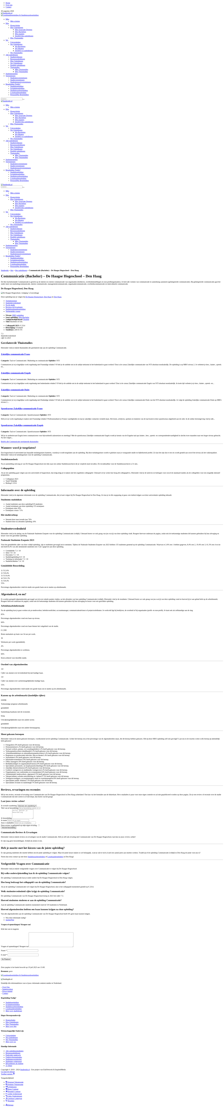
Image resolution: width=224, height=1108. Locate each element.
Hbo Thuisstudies (16, 38)
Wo (7, 40)
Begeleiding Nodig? (13, 84)
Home (8, 3)
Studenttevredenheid (13, 303)
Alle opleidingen (12, 55)
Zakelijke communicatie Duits (15, 390)
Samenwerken (7, 989)
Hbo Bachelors (20, 32)
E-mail (4, 955)
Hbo (7, 23)
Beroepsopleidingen (17, 59)
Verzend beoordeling (9, 828)
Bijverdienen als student (14, 1064)
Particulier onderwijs (13, 1055)
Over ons (9, 5)
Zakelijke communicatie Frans (15, 354)
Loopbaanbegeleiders (55, 857)
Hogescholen (15, 25)
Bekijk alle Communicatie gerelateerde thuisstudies (19, 442)
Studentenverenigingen (18, 78)
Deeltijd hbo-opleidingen (24, 36)
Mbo (7, 19)
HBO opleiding (18, 315)
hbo (11, 270)
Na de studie (10, 305)
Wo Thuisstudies (16, 53)
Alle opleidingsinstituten (14, 1051)
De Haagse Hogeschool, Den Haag (38, 297)
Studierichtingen (16, 57)
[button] (8, 1074)
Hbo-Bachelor (24, 317)
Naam (4, 950)
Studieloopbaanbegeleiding (16, 309)
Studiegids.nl (25, 1070)
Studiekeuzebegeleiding (19, 90)
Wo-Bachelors (20, 46)
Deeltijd (26, 319)
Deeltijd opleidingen (17, 65)
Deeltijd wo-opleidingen (24, 51)
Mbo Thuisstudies (21, 70)
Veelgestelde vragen (13, 311)
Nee (12, 920)
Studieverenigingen (17, 80)
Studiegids (5, 270)
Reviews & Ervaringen (14, 307)
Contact (8, 7)
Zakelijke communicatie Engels (16, 373)
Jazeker (8, 920)
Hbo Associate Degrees (23, 30)
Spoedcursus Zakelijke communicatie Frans (22, 408)
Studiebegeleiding (16, 86)
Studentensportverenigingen (20, 82)
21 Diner (9, 1066)
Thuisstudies (14, 67)
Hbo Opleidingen (16, 28)
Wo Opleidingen (16, 44)
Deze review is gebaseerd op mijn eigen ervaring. (19, 825)
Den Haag (57, 297)
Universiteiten (15, 42)
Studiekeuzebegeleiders (36, 857)
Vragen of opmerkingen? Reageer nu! (15, 946)
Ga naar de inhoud (8, 1072)
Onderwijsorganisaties (14, 1057)
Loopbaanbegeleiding (18, 93)
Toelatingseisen (11, 301)
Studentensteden (12, 74)
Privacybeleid (7, 991)
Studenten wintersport (14, 1061)
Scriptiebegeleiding (17, 88)
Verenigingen (10, 76)
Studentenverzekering (14, 1059)
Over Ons (6, 987)
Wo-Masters (19, 49)
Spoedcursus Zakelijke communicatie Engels (22, 425)
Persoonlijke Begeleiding (19, 95)
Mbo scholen (15, 21)
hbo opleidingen (21, 270)
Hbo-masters (19, 34)
